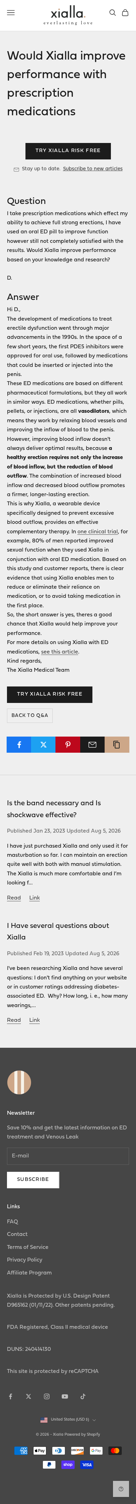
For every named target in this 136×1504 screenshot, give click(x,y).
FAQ (12, 1222)
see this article (59, 652)
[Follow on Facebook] (10, 1396)
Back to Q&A (30, 715)
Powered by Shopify (82, 1435)
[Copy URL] (117, 744)
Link (34, 898)
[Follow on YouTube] (64, 1396)
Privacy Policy (24, 1260)
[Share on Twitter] (43, 744)
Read (14, 898)
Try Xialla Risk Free (68, 150)
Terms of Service (27, 1247)
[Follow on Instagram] (46, 1396)
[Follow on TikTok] (83, 1396)
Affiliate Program (29, 1273)
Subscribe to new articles (93, 169)
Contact (17, 1234)
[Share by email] (93, 744)
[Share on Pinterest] (68, 744)
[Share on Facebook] (19, 744)
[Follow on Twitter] (28, 1396)
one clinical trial (97, 532)
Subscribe (33, 1179)
